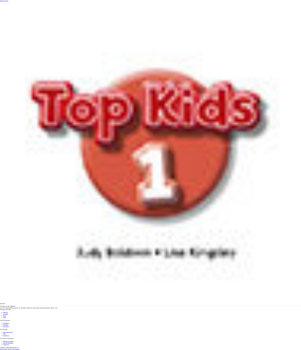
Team (4, 317)
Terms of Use (11, 349)
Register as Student (8, 341)
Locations (5, 314)
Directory (17, 349)
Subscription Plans (8, 332)
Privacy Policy (3, 349)
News (4, 316)
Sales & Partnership (8, 343)
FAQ (4, 334)
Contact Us (6, 335)
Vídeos (2, 1)
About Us (5, 312)
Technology (6, 323)
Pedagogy (5, 325)
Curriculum (6, 326)
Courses (6, 1)
